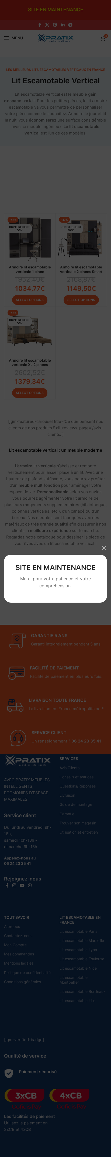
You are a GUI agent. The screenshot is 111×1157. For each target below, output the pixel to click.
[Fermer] (104, 548)
